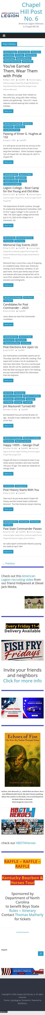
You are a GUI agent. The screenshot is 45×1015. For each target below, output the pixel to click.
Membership (8, 178)
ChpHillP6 (22, 80)
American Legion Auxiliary (18, 451)
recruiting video (22, 579)
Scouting (18, 402)
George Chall (16, 455)
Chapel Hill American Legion (13, 538)
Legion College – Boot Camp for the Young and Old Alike (21, 189)
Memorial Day (24, 52)
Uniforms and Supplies (12, 184)
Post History (8, 55)
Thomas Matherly (29, 914)
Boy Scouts (8, 393)
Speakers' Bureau (10, 181)
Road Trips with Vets (23, 441)
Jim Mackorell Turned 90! (19, 406)
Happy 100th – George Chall (21, 445)
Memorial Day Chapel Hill (16, 86)
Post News (19, 55)
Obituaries (28, 123)
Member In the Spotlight (12, 123)
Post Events (36, 52)
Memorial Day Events (24, 238)
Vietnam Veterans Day (12, 61)
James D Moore (29, 538)
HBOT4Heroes (26, 843)
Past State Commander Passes (22, 528)
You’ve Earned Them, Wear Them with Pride (20, 70)
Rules (13, 910)
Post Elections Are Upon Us (20, 347)
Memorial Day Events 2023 (20, 245)
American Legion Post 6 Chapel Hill (25, 251)
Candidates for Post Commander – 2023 (15, 305)
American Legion (35, 80)
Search (4, 950)
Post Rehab (8, 402)
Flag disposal (19, 393)
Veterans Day (31, 55)
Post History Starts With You (21, 490)
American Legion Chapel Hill (13, 83)
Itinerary (29, 910)
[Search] (41, 953)
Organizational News (11, 343)
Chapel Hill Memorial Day (12, 254)
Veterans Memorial (23, 58)
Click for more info (22, 681)
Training (23, 181)
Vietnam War (27, 61)
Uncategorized (21, 486)
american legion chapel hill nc (13, 198)
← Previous (9, 563)
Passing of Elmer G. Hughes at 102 (22, 135)
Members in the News (32, 396)
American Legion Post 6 (33, 535)
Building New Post (10, 174)
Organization (20, 178)
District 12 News (10, 52)
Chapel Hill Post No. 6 (31, 11)
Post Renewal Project (11, 130)
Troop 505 (27, 402)
